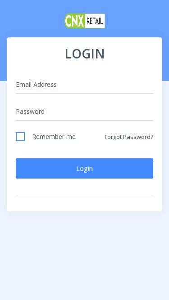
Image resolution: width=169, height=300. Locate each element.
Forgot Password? (129, 137)
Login (84, 168)
